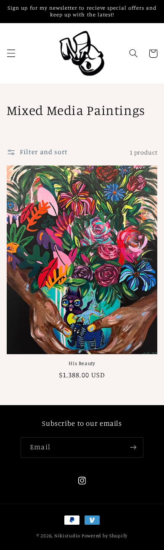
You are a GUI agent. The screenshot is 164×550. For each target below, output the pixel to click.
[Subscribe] (133, 447)
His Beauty (82, 363)
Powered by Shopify (104, 536)
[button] (11, 53)
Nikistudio (67, 536)
